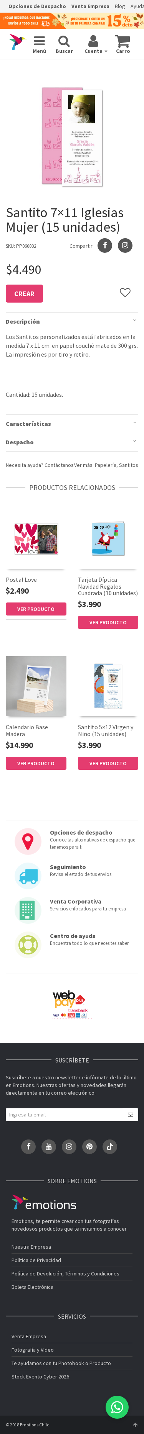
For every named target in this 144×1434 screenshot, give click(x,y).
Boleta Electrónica (32, 1286)
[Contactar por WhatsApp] (117, 1407)
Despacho (20, 442)
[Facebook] (28, 1146)
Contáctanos (59, 465)
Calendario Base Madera (27, 730)
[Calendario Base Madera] (36, 686)
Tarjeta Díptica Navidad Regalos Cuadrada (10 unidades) (108, 586)
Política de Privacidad (36, 1260)
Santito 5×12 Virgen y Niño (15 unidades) (105, 730)
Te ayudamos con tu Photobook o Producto (61, 1363)
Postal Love (21, 579)
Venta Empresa (90, 6)
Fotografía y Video (33, 1349)
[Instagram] (125, 245)
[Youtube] (48, 1146)
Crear (24, 293)
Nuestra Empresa (31, 1246)
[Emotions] (18, 42)
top (135, 1425)
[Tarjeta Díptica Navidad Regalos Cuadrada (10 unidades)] (108, 538)
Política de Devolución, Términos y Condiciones (65, 1273)
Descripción (23, 321)
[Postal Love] (36, 538)
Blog (120, 6)
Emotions (44, 1202)
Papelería (105, 465)
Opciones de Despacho (37, 6)
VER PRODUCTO (36, 609)
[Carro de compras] (122, 41)
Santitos (128, 465)
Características (28, 423)
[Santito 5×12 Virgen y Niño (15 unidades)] (108, 685)
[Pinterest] (89, 1146)
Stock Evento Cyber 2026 (40, 1376)
